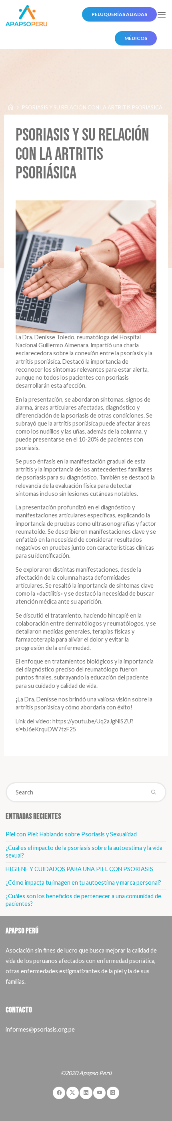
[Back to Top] (86, 1085)
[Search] (153, 792)
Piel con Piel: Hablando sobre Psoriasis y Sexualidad (71, 834)
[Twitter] (72, 1093)
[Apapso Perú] (26, 15)
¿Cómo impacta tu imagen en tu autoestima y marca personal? (83, 882)
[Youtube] (99, 1093)
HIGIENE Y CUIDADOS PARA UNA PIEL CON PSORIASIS (79, 869)
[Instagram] (113, 1093)
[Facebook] (59, 1093)
